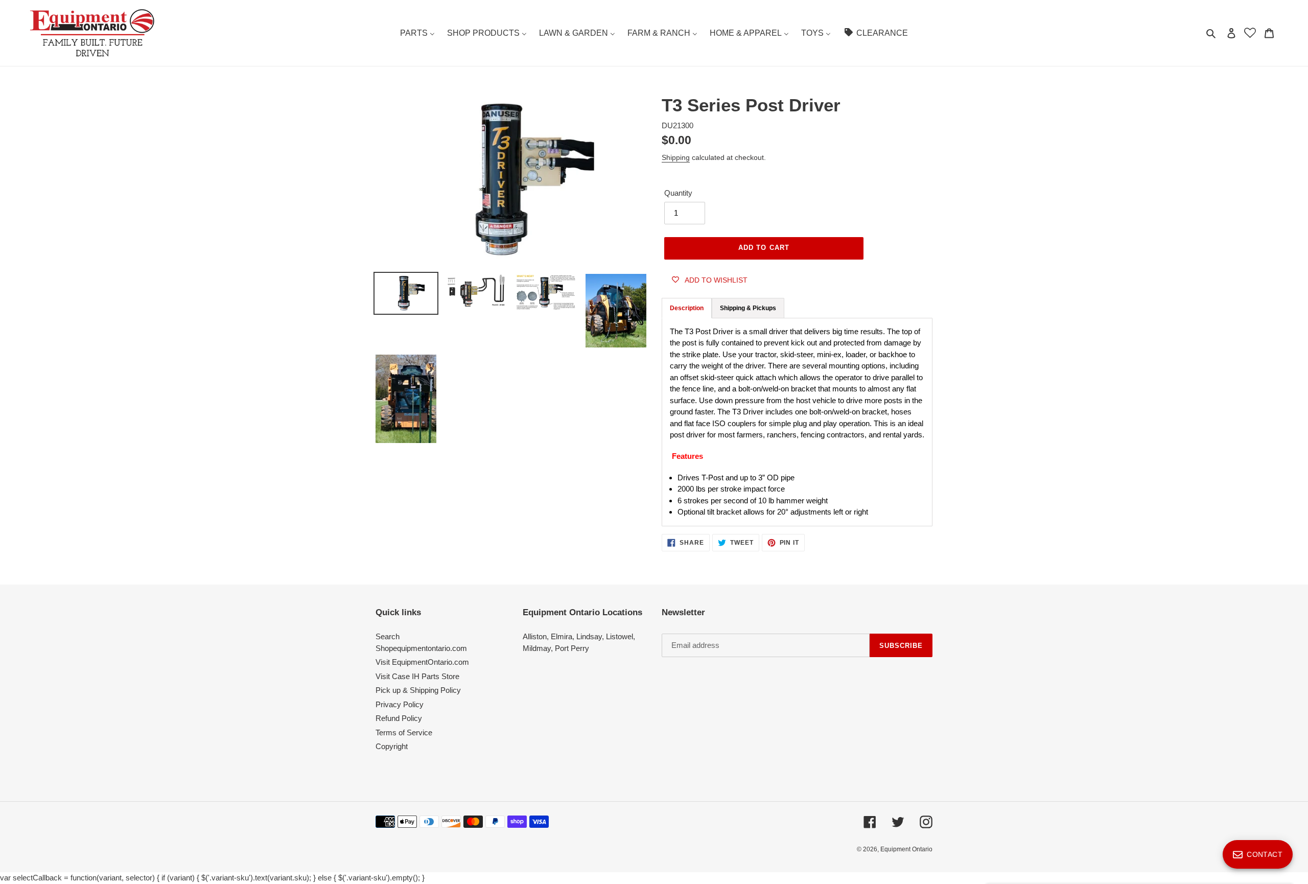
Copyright (392, 746)
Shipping (676, 157)
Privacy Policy (400, 704)
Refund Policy (399, 718)
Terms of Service (404, 732)
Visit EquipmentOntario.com (422, 662)
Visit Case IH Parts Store (417, 676)
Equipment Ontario (906, 849)
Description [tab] (687, 308)
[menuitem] (417, 33)
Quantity (678, 193)
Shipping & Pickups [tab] (748, 308)
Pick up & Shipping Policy (418, 690)
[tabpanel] (797, 422)
